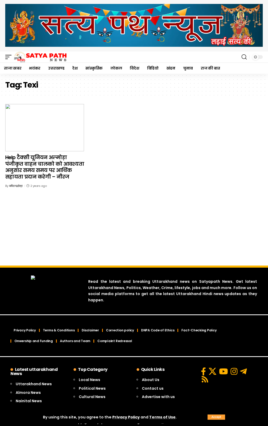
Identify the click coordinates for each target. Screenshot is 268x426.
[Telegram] (243, 371)
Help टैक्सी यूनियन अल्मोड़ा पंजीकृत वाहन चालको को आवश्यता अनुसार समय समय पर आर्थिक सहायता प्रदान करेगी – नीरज (44, 167)
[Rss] (205, 379)
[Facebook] (203, 371)
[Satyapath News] (40, 56)
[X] (212, 371)
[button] (216, 417)
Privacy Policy (126, 417)
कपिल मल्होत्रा (16, 186)
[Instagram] (234, 371)
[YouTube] (223, 371)
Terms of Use (162, 417)
